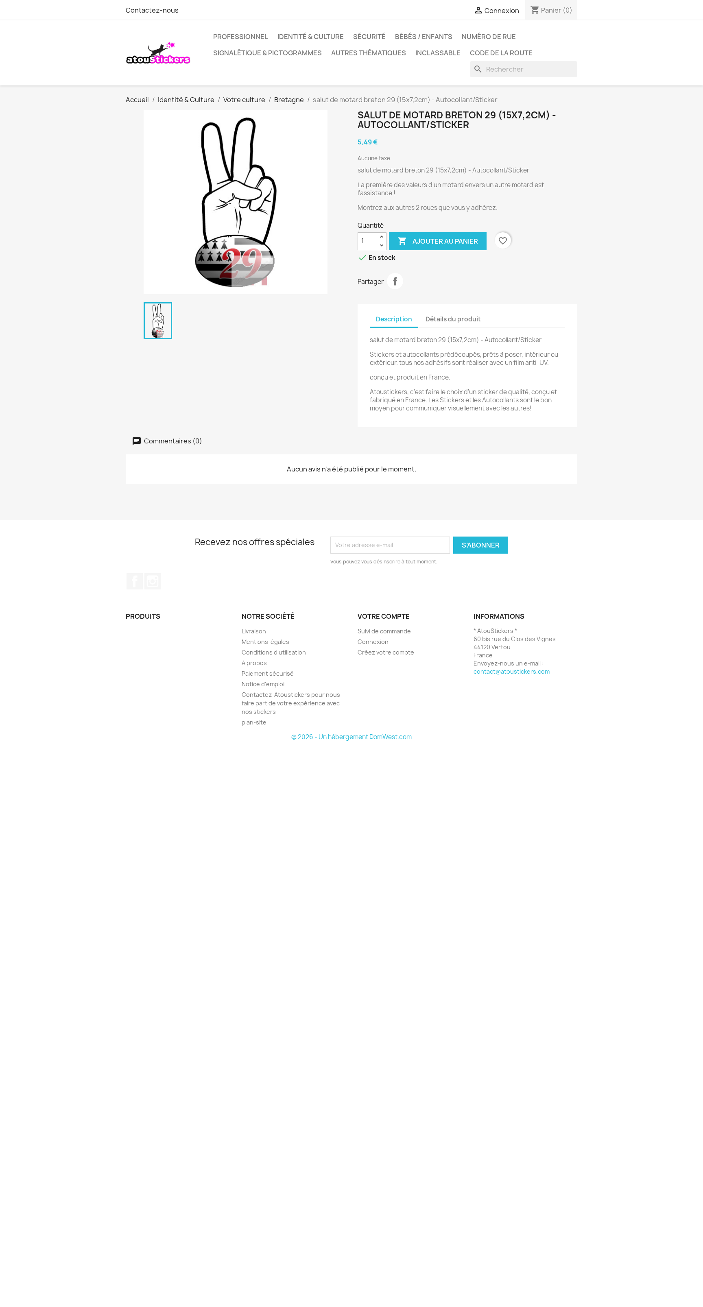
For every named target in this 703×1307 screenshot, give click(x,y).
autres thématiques (368, 52)
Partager (395, 281)
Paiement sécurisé (268, 673)
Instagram (152, 581)
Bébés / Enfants (423, 36)
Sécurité (369, 36)
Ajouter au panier (437, 241)
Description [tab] (394, 319)
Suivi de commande (384, 631)
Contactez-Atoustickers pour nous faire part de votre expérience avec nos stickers (291, 703)
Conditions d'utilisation (274, 652)
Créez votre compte (386, 652)
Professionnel (240, 36)
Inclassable (438, 52)
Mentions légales (265, 642)
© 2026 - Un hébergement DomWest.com (351, 737)
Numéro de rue (489, 36)
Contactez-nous (152, 10)
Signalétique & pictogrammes (267, 52)
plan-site (254, 722)
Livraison (254, 631)
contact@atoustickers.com (512, 671)
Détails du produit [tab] (453, 319)
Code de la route (501, 52)
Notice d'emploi (263, 684)
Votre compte (384, 616)
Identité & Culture (310, 36)
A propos (254, 663)
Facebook (135, 581)
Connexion (373, 642)
